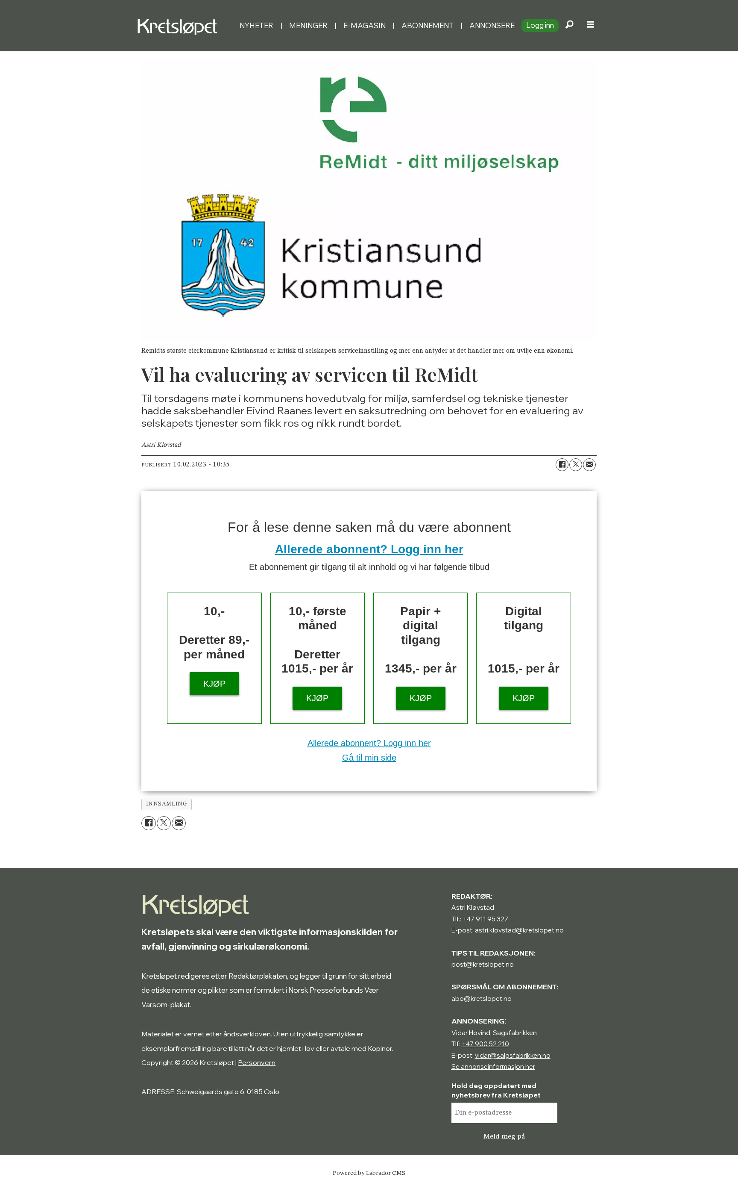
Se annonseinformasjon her (493, 1066)
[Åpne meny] (591, 25)
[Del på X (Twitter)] (575, 464)
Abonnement (427, 25)
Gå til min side (369, 757)
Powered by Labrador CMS (369, 1173)
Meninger (308, 25)
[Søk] (569, 26)
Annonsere (492, 25)
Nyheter (256, 25)
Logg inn (540, 25)
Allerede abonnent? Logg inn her (369, 549)
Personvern (256, 1062)
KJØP (214, 683)
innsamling (166, 804)
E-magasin (364, 25)
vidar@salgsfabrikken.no (513, 1055)
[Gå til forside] (185, 25)
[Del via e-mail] (589, 464)
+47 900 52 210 (485, 1044)
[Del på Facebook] (562, 464)
